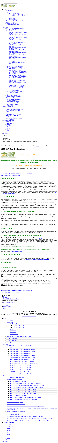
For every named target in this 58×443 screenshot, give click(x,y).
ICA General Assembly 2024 (19, 15)
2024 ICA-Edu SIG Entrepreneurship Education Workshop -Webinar (18, 73)
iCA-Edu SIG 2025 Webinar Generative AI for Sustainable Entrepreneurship (13, 96)
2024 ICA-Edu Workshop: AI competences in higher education (17, 71)
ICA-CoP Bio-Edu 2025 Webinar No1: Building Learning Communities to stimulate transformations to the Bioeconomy (15, 101)
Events (5, 65)
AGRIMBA (8, 121)
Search (2, 4)
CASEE (8, 124)
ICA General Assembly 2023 (19, 14)
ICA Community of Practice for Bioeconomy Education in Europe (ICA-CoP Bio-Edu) (14, 118)
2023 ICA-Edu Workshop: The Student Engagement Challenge (17, 87)
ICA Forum (6, 27)
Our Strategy (9, 10)
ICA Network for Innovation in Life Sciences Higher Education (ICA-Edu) (14, 110)
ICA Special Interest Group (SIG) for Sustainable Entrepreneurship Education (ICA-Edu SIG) (15, 114)
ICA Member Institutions (12, 23)
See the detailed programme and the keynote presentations (16, 173)
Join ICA (5, 132)
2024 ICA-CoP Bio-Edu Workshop (17, 68)
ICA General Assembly (14, 13)
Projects (5, 133)
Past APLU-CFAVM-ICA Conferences (12, 105)
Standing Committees (8, 120)
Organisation (9, 12)
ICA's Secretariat (13, 19)
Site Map (5, 305)
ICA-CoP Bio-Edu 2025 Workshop (14, 66)
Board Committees (8, 106)
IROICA (8, 128)
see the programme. (40, 238)
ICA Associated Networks (12, 24)
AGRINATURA (10, 123)
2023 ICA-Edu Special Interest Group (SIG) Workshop (16, 89)
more (37, 146)
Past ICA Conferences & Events (14, 67)
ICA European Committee (12, 108)
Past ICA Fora (9, 31)
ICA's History (9, 26)
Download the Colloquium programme (10, 175)
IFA (7, 127)
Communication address (29, 316)
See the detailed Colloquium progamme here (37, 259)
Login (4, 308)
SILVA (7, 130)
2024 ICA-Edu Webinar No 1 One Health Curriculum (17, 83)
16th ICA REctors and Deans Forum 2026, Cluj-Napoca (15, 29)
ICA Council (12, 17)
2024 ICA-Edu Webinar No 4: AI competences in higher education (17, 76)
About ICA (6, 9)
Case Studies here (17, 251)
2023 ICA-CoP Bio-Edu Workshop (17, 85)
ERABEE (8, 125)
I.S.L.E (8, 129)
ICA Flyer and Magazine (9, 302)
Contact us (6, 303)
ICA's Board (12, 18)
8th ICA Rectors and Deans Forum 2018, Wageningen (17, 50)
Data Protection (7, 306)
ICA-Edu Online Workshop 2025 (14, 91)
